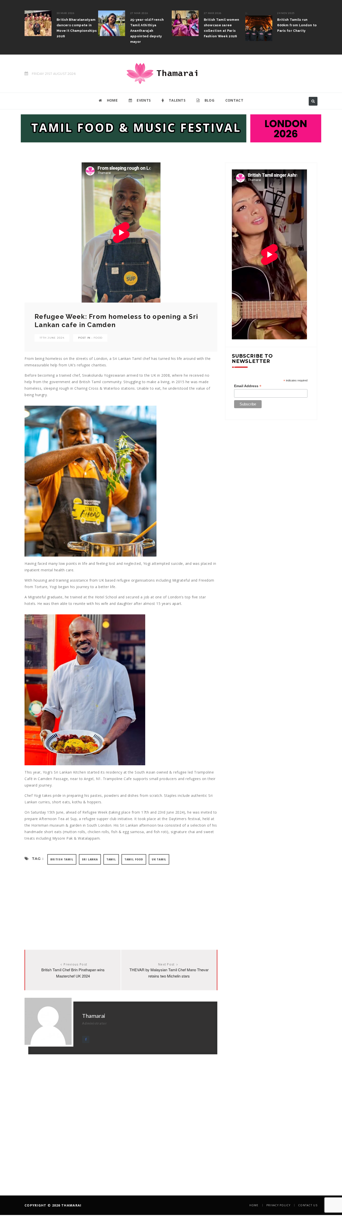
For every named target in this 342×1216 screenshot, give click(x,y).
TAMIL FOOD (133, 859)
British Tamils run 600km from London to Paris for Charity (297, 25)
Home (254, 1205)
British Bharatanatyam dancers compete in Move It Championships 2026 (77, 28)
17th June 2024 (52, 337)
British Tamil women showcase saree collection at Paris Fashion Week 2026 (221, 28)
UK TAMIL (159, 859)
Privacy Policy (278, 1205)
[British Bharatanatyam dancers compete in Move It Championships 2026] (38, 23)
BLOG (208, 100)
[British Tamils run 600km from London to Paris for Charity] (258, 26)
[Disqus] (121, 1116)
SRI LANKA (90, 859)
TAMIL (111, 859)
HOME (112, 100)
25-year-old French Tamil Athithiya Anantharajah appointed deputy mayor (147, 31)
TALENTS (177, 100)
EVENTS (143, 100)
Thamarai (93, 1015)
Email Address (247, 386)
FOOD (98, 337)
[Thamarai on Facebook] (85, 1039)
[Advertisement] (121, 902)
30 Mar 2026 (66, 13)
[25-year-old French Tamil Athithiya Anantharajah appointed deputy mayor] (111, 23)
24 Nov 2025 (286, 13)
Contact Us (307, 1205)
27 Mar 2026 (139, 13)
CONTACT (234, 100)
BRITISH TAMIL (61, 859)
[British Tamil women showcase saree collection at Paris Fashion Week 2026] (185, 23)
